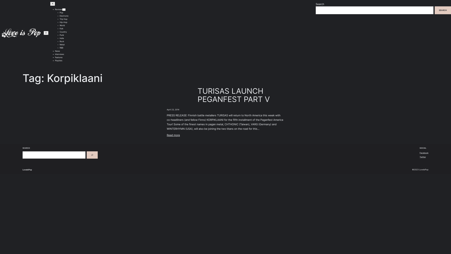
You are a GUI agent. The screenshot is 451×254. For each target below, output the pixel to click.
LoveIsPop (27, 170)
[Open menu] (46, 33)
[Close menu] (52, 4)
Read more (173, 135)
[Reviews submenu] (64, 9)
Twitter (423, 157)
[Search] (92, 155)
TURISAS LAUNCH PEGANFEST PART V (234, 95)
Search (320, 4)
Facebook (424, 153)
